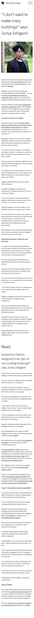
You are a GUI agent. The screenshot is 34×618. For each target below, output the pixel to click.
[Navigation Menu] (30, 3)
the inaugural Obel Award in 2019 (12, 460)
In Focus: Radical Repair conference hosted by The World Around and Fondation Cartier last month (16, 125)
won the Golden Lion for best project (13, 456)
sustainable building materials (10, 518)
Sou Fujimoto (11, 515)
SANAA (16, 435)
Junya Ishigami (18, 82)
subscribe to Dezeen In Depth (19, 592)
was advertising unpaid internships (16, 476)
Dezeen (27, 605)
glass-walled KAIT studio (11, 449)
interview (10, 86)
